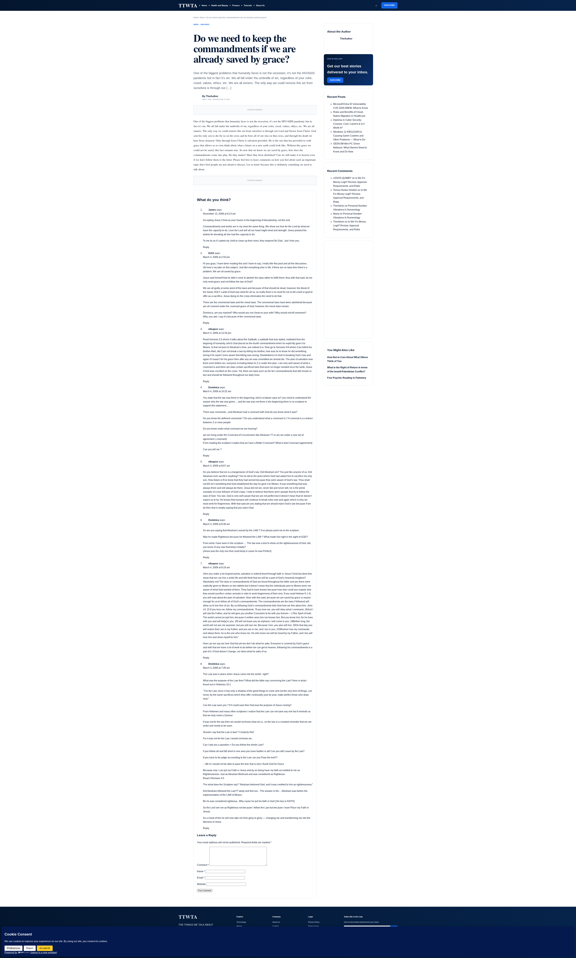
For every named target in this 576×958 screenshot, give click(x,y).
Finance (236, 5)
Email (201, 877)
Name (201, 871)
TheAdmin (338, 205)
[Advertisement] (349, 289)
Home (204, 5)
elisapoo (213, 329)
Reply (206, 247)
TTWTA (187, 5)
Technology (241, 922)
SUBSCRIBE (389, 5)
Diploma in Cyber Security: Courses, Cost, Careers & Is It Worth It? (348, 124)
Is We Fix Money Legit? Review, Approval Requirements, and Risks (350, 182)
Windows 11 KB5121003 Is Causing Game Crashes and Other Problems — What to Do (349, 136)
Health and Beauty (219, 5)
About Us (260, 5)
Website (201, 884)
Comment (203, 865)
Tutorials (248, 5)
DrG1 (211, 253)
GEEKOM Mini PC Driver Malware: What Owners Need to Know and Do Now (350, 147)
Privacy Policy (314, 922)
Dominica (213, 387)
